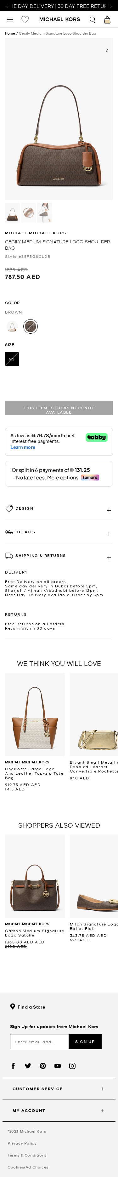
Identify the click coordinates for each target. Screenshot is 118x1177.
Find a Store (31, 1007)
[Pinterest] (43, 1066)
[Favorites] (25, 19)
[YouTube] (57, 1066)
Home (10, 33)
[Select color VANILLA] (12, 326)
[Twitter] (28, 1066)
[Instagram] (72, 1066)
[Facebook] (13, 1066)
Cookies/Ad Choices (28, 1167)
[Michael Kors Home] (60, 19)
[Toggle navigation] (10, 19)
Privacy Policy (22, 1143)
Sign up (85, 1041)
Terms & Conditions (27, 1155)
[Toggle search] (92, 19)
